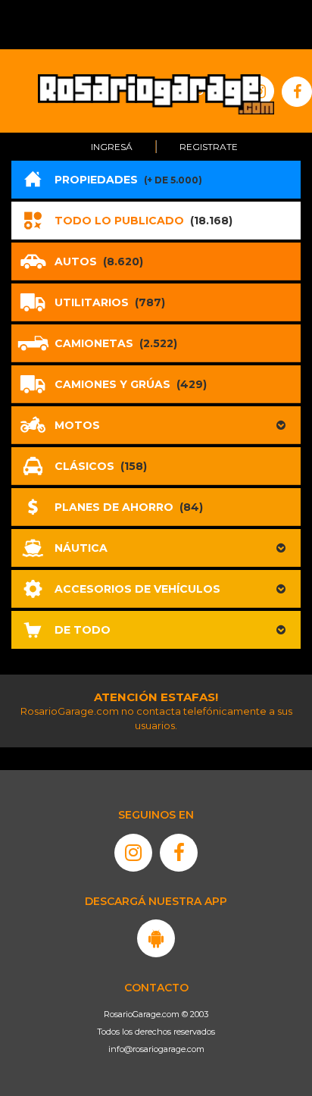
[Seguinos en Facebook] (179, 853)
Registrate (208, 146)
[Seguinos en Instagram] (133, 853)
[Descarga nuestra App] (156, 938)
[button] (156, 425)
